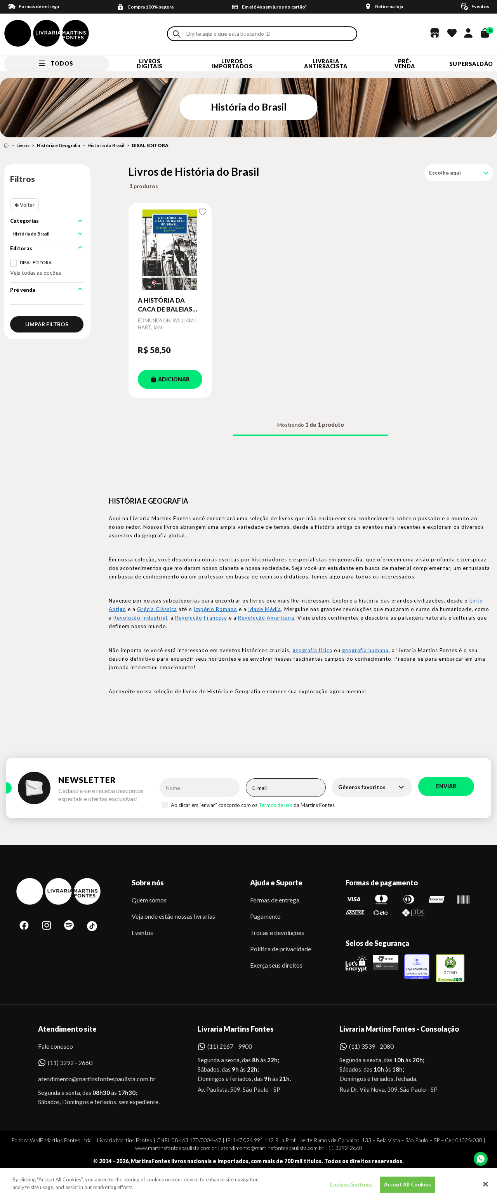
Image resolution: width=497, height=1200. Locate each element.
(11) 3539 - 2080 (371, 1046)
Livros (23, 145)
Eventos (142, 932)
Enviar (446, 786)
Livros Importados (232, 64)
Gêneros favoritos (362, 787)
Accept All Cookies (407, 1184)
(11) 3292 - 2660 (70, 1062)
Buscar (177, 34)
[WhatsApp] (481, 1159)
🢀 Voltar (24, 204)
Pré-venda (404, 64)
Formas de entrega (274, 900)
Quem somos (149, 900)
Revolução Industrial (140, 618)
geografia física (312, 650)
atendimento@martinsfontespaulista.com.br (90, 1078)
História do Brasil (105, 145)
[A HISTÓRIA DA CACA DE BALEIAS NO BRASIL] (170, 249)
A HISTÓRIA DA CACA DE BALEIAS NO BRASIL (165, 304)
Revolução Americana (266, 618)
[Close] (485, 1184)
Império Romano (215, 609)
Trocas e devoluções (277, 932)
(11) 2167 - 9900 (229, 1046)
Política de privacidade (280, 948)
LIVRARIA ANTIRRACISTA (326, 64)
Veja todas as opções (35, 272)
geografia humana (365, 650)
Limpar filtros (46, 324)
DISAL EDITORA (150, 145)
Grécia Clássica (157, 609)
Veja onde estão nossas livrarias (173, 916)
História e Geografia (58, 145)
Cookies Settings (351, 1184)
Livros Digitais (149, 64)
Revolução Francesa (201, 618)
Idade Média (264, 609)
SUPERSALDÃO (471, 63)
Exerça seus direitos (276, 965)
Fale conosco (55, 1046)
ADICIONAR (173, 379)
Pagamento (265, 916)
